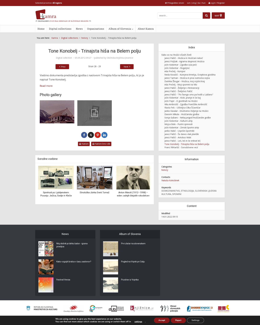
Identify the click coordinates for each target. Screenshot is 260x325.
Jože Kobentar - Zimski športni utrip (181, 127)
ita (199, 3)
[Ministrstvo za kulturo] (41, 308)
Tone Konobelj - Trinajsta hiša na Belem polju (186, 144)
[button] (143, 184)
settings (138, 321)
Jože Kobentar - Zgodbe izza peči (180, 64)
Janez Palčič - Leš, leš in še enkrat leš (182, 140)
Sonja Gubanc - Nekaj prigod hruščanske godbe (187, 117)
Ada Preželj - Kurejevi (174, 71)
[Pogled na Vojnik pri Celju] (110, 266)
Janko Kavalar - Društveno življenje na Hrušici (186, 110)
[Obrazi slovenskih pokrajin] (170, 308)
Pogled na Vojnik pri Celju (133, 261)
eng (194, 3)
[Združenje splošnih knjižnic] (223, 308)
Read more (46, 86)
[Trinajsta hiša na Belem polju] (57, 111)
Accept (161, 320)
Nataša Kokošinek (170, 180)
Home (41, 28)
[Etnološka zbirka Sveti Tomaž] (94, 177)
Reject (178, 320)
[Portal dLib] (116, 308)
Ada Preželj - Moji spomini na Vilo (180, 84)
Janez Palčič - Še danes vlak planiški (181, 134)
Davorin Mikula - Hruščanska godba (181, 114)
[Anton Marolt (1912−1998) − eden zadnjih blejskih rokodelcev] (133, 177)
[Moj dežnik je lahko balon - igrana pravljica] (45, 248)
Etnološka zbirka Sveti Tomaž (94, 192)
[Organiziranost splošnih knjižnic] (73, 308)
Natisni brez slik (102, 143)
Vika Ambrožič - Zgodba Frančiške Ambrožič (185, 104)
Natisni (84, 143)
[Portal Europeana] (96, 308)
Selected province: (48, 3)
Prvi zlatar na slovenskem (133, 243)
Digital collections (60, 28)
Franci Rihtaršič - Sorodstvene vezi (181, 147)
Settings (196, 320)
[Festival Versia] (45, 284)
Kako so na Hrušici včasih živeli (176, 54)
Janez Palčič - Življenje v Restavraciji (181, 87)
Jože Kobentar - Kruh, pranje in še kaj (182, 97)
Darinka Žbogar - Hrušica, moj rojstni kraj (184, 81)
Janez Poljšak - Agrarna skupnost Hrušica (184, 61)
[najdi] (206, 15)
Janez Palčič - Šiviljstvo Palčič (178, 91)
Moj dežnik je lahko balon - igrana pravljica (72, 245)
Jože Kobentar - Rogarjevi (176, 68)
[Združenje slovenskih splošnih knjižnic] (141, 309)
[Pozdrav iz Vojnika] (110, 284)
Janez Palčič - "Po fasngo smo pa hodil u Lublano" (188, 94)
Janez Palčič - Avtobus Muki (177, 137)
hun (204, 3)
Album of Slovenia (119, 28)
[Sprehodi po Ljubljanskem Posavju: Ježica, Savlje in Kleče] (56, 177)
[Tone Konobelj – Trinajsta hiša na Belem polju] (94, 113)
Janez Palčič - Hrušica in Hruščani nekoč (183, 58)
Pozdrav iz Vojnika (130, 279)
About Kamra (146, 28)
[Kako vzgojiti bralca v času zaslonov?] (45, 266)
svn (188, 3)
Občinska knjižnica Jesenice (120, 57)
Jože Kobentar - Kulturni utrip (178, 120)
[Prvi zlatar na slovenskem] (110, 248)
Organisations (95, 28)
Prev (63, 66)
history (164, 170)
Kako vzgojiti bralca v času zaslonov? (73, 261)
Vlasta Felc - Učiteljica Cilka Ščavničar (182, 107)
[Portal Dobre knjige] (200, 309)
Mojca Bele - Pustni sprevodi (178, 124)
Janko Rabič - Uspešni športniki (179, 130)
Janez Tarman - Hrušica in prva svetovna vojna (187, 78)
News (79, 28)
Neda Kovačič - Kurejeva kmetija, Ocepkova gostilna (189, 74)
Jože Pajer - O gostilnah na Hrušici (181, 101)
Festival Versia (63, 279)
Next (126, 66)
